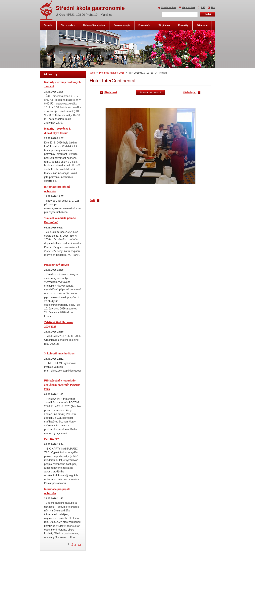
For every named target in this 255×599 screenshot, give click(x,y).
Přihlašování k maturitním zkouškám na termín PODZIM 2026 (62, 385)
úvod (92, 73)
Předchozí (110, 92)
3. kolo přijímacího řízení (59, 353)
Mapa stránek (188, 7)
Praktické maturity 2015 (112, 73)
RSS (203, 7)
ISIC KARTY (51, 439)
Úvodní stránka (168, 7)
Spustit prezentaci (150, 92)
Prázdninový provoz (56, 264)
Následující (189, 92)
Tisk (213, 7)
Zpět (92, 200)
